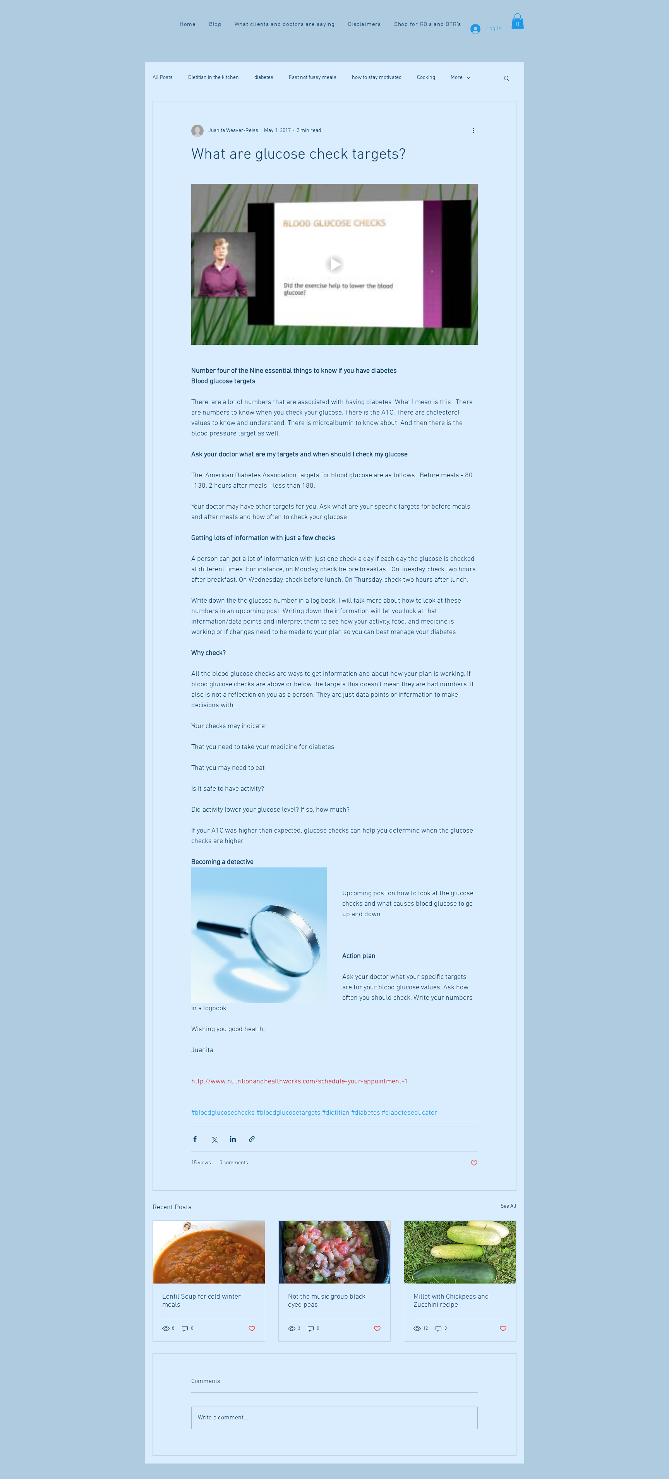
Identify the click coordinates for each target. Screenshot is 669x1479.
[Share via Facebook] (195, 1139)
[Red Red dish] (335, 1252)
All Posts (163, 77)
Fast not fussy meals (312, 77)
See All (508, 1206)
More (457, 77)
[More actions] (473, 130)
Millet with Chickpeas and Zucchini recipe (451, 1301)
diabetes (263, 77)
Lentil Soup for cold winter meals (201, 1301)
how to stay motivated (376, 77)
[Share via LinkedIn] (233, 1139)
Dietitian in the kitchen (213, 77)
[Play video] (334, 264)
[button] (517, 21)
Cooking (426, 77)
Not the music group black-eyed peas (328, 1301)
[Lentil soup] (209, 1252)
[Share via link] (252, 1139)
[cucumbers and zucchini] (460, 1252)
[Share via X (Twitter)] (214, 1139)
